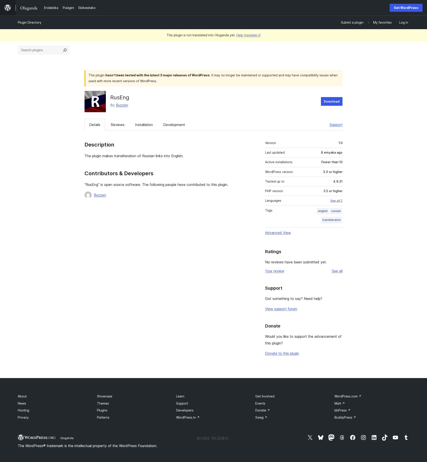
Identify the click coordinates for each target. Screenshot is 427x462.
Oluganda (67, 438)
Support (336, 124)
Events (260, 403)
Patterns (103, 417)
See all (337, 271)
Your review (274, 271)
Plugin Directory (29, 22)
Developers (184, 410)
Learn (180, 396)
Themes (103, 403)
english (323, 211)
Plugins (102, 410)
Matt (339, 403)
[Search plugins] (64, 50)
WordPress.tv (188, 417)
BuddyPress (345, 417)
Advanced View (278, 232)
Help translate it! (248, 35)
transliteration (331, 220)
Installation (144, 124)
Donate (262, 410)
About (22, 396)
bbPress (342, 410)
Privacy (23, 417)
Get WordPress (406, 8)
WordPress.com (347, 396)
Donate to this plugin (282, 353)
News (22, 403)
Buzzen (122, 105)
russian (336, 211)
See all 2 (336, 200)
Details (94, 124)
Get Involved (264, 396)
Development (174, 124)
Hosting (23, 410)
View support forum (281, 309)
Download (332, 101)
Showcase (104, 396)
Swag (261, 417)
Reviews (118, 124)
